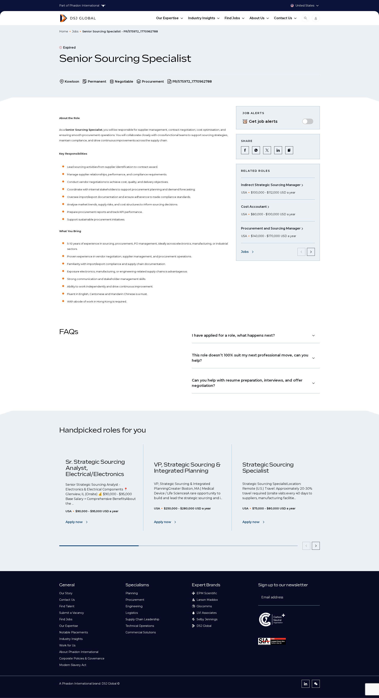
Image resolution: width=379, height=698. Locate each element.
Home (63, 31)
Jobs (75, 31)
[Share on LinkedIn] (278, 150)
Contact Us (283, 18)
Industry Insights (201, 18)
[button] (289, 150)
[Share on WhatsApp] (256, 150)
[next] (311, 252)
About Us (257, 18)
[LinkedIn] (306, 684)
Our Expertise (167, 18)
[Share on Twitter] (267, 150)
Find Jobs (232, 18)
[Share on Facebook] (245, 150)
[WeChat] (316, 684)
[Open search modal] (306, 18)
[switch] (307, 121)
